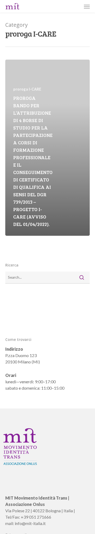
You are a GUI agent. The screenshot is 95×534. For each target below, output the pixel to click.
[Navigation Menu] (87, 6)
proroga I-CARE (27, 89)
